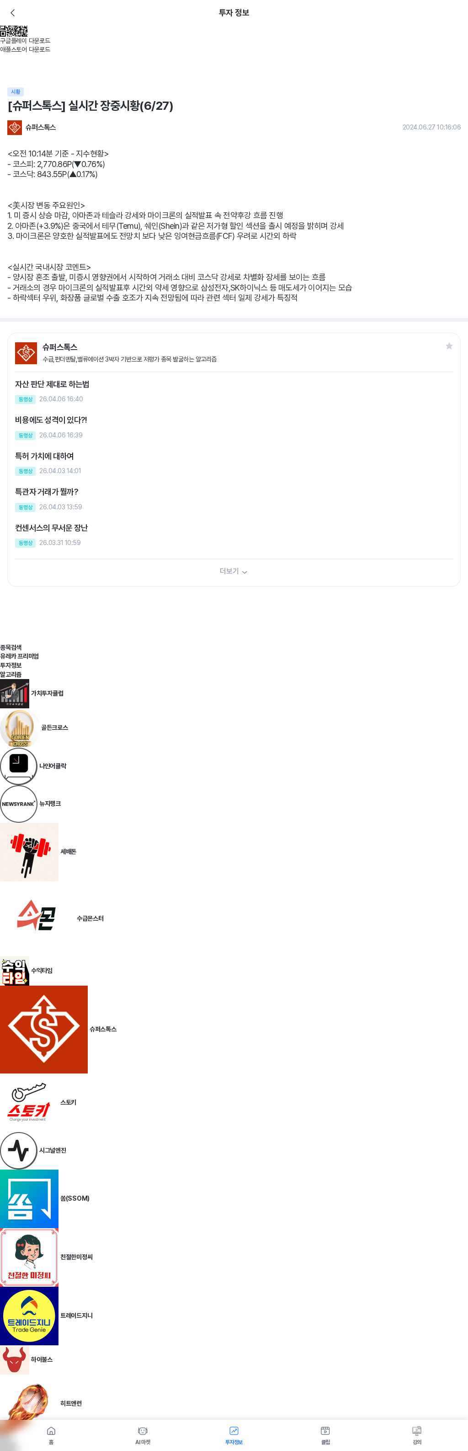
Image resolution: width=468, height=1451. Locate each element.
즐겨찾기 (449, 346)
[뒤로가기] (12, 12)
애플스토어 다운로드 (25, 49)
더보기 (229, 571)
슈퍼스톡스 (41, 127)
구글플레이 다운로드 (25, 40)
